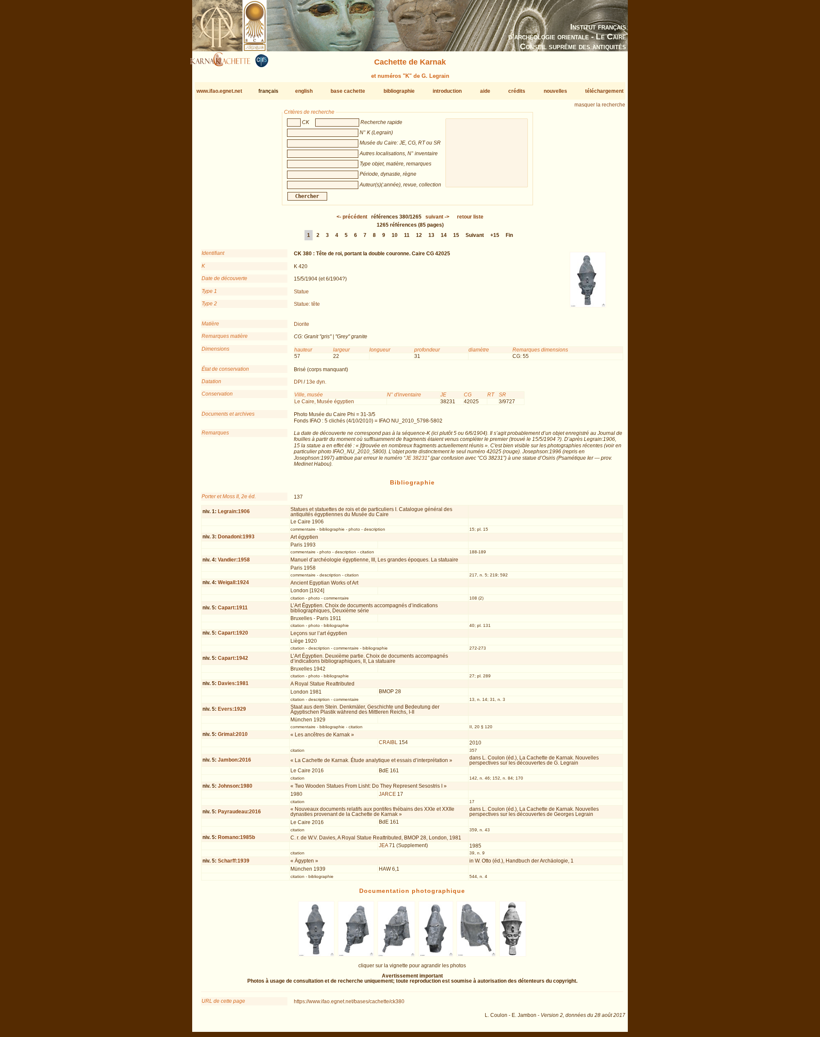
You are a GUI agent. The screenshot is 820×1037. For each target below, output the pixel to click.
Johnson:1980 (235, 786)
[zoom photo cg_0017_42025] (512, 955)
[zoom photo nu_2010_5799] (356, 955)
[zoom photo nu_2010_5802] (476, 955)
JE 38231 (416, 458)
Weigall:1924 (233, 582)
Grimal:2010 (233, 734)
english (304, 91)
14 (444, 235)
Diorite (301, 324)
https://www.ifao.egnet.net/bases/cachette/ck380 (349, 1002)
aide (485, 91)
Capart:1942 (233, 658)
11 (407, 235)
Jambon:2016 (234, 760)
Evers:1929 (232, 709)
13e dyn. (316, 382)
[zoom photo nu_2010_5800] (396, 955)
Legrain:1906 (234, 511)
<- (352, 217)
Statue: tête (307, 304)
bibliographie (399, 91)
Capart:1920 (233, 633)
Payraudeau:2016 (239, 812)
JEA (383, 845)
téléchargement (604, 91)
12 (419, 235)
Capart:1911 (233, 608)
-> (437, 217)
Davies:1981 (233, 683)
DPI (298, 382)
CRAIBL (388, 742)
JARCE (387, 794)
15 (456, 235)
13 (431, 235)
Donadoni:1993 (236, 537)
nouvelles (555, 91)
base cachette (348, 91)
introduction (447, 91)
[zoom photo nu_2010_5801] (436, 955)
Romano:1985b (236, 837)
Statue (301, 292)
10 (395, 235)
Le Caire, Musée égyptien (324, 402)
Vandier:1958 (234, 560)
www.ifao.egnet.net (219, 91)
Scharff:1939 (233, 861)
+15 (494, 235)
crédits (516, 91)
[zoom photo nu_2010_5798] (316, 955)
